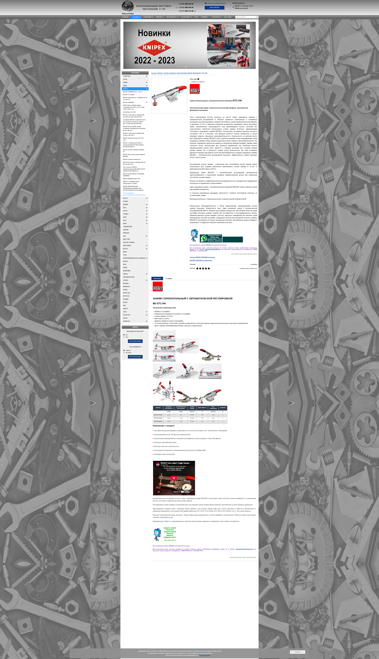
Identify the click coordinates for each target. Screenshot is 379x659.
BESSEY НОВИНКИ (128, 102)
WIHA (125, 217)
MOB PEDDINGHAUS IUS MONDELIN (134, 258)
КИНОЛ (125, 308)
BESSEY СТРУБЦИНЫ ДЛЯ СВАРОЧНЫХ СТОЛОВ (131, 182)
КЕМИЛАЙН (126, 271)
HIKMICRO (126, 233)
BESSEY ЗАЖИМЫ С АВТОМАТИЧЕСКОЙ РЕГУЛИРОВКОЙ (134, 194)
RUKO (125, 223)
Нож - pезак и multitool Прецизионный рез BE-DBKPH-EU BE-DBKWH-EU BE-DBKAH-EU (134, 169)
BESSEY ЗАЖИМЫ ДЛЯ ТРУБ (131, 178)
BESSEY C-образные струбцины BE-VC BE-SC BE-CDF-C (133, 134)
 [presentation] (128, 44)
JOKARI (125, 280)
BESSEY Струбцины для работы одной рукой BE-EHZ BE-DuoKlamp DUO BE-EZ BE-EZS (133, 144)
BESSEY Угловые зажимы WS (131, 159)
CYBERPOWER (127, 226)
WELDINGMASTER (128, 277)
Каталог (136, 17)
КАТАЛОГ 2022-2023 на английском (201, 260)
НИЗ (124, 305)
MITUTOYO (126, 315)
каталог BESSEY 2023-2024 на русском (202, 257)
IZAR (124, 264)
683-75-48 (185, 11)
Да (127, 334)
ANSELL (125, 274)
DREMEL (125, 204)
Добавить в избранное (198, 79)
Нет (127, 337)
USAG (125, 312)
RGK (124, 236)
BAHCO (125, 261)
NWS (124, 207)
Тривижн (204, 17)
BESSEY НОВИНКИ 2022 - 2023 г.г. (133, 91)
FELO (124, 220)
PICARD (125, 201)
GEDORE (126, 230)
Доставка (228, 17)
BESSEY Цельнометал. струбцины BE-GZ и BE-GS (134, 98)
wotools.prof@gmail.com (216, 3)
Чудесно (128, 350)
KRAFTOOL (126, 293)
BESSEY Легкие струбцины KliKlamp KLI (133, 150)
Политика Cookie (204, 655)
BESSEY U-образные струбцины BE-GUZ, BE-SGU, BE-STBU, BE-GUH (134, 116)
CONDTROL (126, 76)
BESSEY (125, 89)
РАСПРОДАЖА (171, 17)
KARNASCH (126, 286)
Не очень (128, 352)
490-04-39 (185, 7)
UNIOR (125, 267)
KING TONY (126, 239)
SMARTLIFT (126, 321)
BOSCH (125, 248)
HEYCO (125, 198)
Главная (126, 17)
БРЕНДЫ (159, 17)
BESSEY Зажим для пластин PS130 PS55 (133, 139)
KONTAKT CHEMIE (128, 242)
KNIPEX (125, 82)
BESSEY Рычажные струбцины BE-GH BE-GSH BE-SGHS (134, 163)
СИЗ (195, 17)
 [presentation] (251, 44)
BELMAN (126, 283)
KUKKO (125, 289)
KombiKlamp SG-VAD (129, 112)
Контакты (216, 17)
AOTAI (125, 79)
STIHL (125, 255)
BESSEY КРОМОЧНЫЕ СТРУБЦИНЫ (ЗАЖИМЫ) (133, 174)
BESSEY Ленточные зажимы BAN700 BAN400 (134, 155)
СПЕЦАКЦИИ (148, 17)
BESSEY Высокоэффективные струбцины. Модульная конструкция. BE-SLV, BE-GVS (134, 128)
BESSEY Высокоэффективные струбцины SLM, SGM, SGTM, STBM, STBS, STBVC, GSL (134, 107)
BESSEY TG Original (128, 94)
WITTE (125, 211)
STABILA (125, 214)
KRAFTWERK (127, 245)
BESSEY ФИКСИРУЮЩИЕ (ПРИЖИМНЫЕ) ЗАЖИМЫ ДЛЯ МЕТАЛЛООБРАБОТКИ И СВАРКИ (133, 188)
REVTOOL (126, 296)
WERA (125, 85)
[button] (179, 66)
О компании (185, 17)
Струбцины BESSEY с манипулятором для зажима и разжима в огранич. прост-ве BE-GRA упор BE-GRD (134, 121)
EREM (125, 252)
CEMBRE (126, 299)
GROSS (125, 318)
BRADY (125, 302)
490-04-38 (185, 4)
